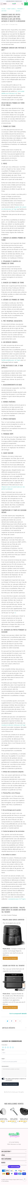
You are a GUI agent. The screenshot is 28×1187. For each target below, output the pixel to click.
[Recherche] (22, 3)
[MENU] (1, 3)
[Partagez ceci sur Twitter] (7, 1021)
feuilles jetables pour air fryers (10, 360)
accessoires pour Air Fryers (16, 899)
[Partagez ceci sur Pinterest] (16, 1021)
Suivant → (18, 10)
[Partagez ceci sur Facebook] (11, 1021)
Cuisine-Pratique (9, 1179)
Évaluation (4, 1045)
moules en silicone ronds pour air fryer (13, 725)
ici (15, 612)
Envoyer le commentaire (10, 1084)
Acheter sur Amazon (10, 958)
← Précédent (19, 8)
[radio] (3, 1047)
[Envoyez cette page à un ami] (20, 1021)
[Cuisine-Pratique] (14, 3)
